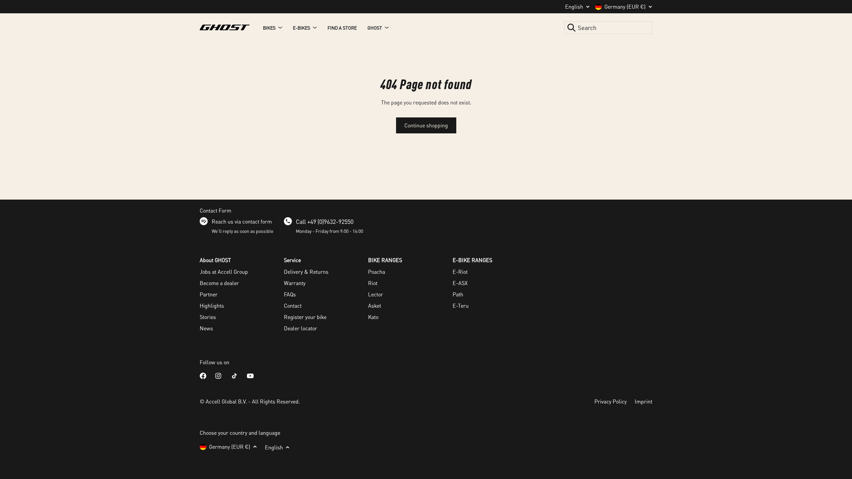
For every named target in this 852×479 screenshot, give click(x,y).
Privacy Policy (610, 401)
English (574, 6)
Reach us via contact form (242, 221)
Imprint (643, 401)
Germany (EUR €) (625, 6)
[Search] (571, 28)
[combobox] (608, 27)
